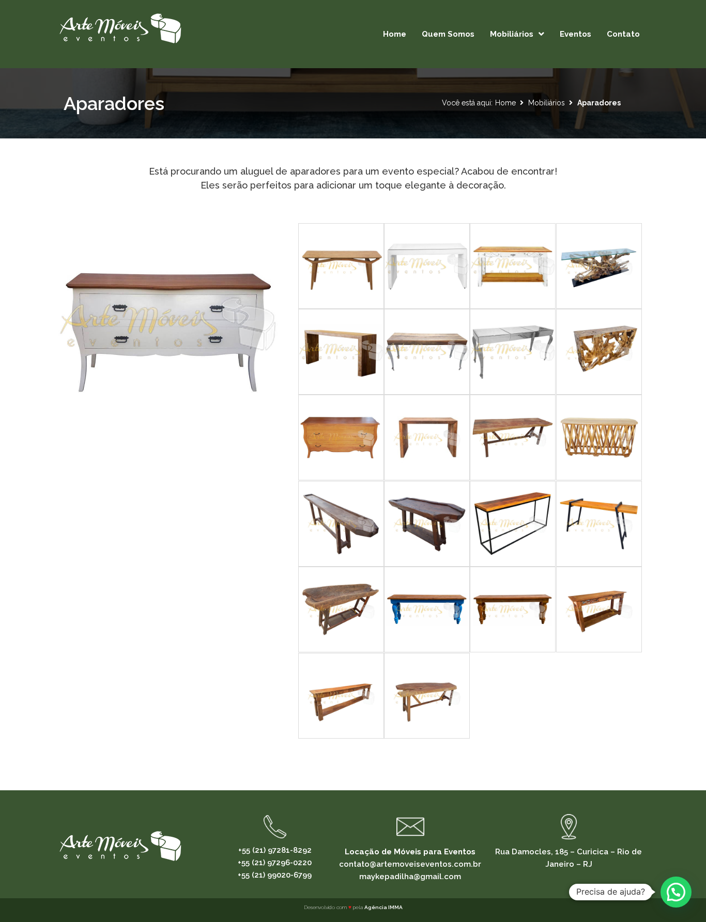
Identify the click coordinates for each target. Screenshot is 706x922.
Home (505, 103)
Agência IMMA (383, 907)
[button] (676, 892)
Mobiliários (546, 103)
